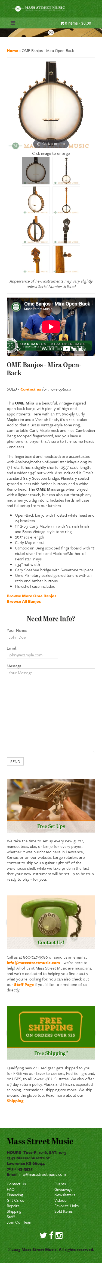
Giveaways (63, 1189)
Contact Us (16, 1184)
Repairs (13, 1206)
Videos (60, 1200)
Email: (12, 648)
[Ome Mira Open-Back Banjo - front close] (36, 170)
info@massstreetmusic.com (33, 962)
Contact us (30, 389)
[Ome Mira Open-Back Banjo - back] (66, 200)
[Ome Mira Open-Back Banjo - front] (66, 170)
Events (60, 1184)
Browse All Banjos (24, 601)
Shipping (15, 1101)
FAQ (10, 1189)
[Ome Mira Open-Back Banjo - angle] (36, 200)
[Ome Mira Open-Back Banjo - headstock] (66, 229)
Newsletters (64, 1195)
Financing (15, 1195)
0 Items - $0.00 (77, 23)
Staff (11, 1216)
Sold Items (63, 1211)
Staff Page (24, 984)
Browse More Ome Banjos (31, 596)
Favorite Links (66, 1206)
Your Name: (17, 630)
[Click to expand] (51, 105)
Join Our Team (19, 1222)
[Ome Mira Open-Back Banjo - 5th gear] (66, 259)
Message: (14, 666)
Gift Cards (15, 1200)
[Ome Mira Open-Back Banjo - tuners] (36, 259)
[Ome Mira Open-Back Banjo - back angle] (36, 229)
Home (12, 50)
